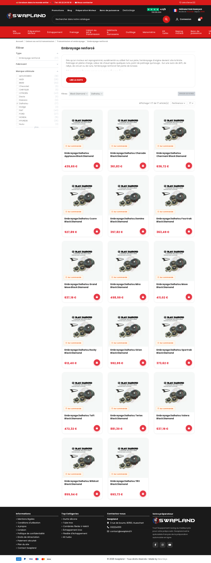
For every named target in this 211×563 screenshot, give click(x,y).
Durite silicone (70, 519)
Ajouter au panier (97, 165)
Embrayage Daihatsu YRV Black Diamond (125, 483)
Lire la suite (76, 80)
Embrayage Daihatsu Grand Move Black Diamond (80, 286)
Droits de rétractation (28, 537)
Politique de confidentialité (31, 533)
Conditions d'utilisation (29, 522)
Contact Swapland (27, 548)
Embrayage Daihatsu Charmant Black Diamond (171, 155)
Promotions (58, 10)
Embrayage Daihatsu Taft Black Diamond (79, 417)
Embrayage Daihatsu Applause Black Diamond (79, 155)
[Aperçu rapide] (98, 121)
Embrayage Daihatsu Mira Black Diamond (125, 286)
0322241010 (115, 527)
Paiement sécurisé (27, 540)
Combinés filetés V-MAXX (76, 526)
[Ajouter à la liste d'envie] (98, 115)
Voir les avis (156, 12)
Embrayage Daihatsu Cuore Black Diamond (80, 220)
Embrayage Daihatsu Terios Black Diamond (126, 417)
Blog (69, 10)
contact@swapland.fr (121, 531)
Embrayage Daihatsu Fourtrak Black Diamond (174, 220)
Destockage (129, 10)
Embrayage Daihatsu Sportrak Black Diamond (174, 351)
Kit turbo (67, 537)
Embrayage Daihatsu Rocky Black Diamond (80, 351)
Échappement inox (72, 530)
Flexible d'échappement (75, 533)
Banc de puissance (109, 10)
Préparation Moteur (86, 10)
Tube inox (68, 522)
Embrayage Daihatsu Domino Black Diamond (127, 220)
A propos (22, 526)
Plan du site (23, 544)
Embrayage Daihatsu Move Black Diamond (172, 286)
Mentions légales (26, 519)
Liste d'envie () (188, 2)
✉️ (84, 2)
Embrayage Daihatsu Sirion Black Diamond (126, 351)
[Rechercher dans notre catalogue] (166, 19)
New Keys (162, 559)
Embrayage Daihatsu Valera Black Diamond (172, 417)
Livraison (22, 530)
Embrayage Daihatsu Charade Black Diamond (128, 155)
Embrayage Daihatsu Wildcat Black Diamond (81, 483)
